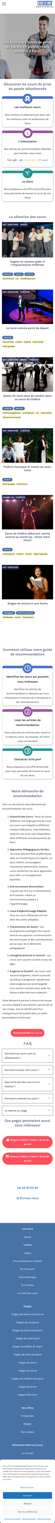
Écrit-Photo (27, 1285)
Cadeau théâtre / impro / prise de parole (29, 1158)
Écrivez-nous (29, 1198)
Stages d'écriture (27, 1394)
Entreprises (27, 1415)
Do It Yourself (27, 1268)
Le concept (27, 1453)
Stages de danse (27, 1370)
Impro (27, 1252)
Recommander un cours (27, 1032)
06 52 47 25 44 (27, 1188)
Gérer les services (27, 1487)
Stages (27, 1423)
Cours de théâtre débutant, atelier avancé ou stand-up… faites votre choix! (27, 537)
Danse (27, 1236)
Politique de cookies (12, 1519)
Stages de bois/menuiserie (27, 1330)
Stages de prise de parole (27, 1354)
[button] (27, 1055)
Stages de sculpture (27, 1322)
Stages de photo (27, 1386)
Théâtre (27, 1244)
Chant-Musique (27, 1277)
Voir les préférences (27, 1511)
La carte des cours (27, 1293)
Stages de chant (27, 1362)
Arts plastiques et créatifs (27, 1260)
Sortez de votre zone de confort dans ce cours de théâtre (27, 397)
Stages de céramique (27, 1338)
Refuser (27, 1503)
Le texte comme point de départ (27, 328)
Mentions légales (29, 1519)
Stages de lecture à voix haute (27, 603)
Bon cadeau (27, 1431)
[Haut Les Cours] (44, 4)
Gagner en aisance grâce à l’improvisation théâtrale (27, 263)
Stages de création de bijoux (28, 1378)
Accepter (27, 1495)
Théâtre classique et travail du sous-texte (27, 468)
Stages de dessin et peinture (27, 1314)
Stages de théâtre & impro (27, 1346)
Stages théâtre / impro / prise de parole (29, 1142)
